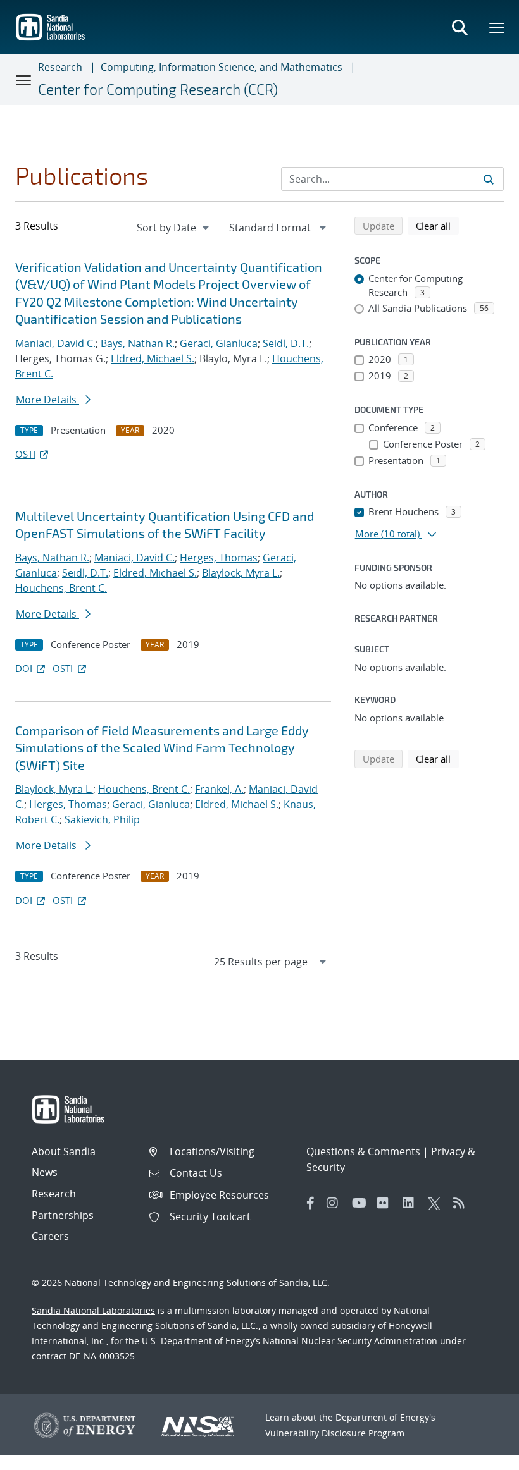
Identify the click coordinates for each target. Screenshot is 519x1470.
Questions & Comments (363, 1151)
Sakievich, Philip (102, 819)
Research (60, 67)
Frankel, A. (219, 789)
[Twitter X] (437, 1203)
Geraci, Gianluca (219, 343)
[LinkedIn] (412, 1203)
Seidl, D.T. (286, 343)
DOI (23, 668)
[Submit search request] (488, 179)
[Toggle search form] (459, 27)
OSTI (25, 454)
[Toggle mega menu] (497, 27)
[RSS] (462, 1203)
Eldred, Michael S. (152, 358)
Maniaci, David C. (55, 343)
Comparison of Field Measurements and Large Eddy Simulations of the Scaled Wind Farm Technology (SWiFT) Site (162, 748)
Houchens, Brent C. (61, 588)
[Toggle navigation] (24, 80)
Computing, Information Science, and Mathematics (221, 67)
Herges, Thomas (219, 558)
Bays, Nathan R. (138, 343)
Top (481, 1455)
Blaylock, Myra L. (241, 573)
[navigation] (174, 227)
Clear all (437, 225)
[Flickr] (386, 1203)
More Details (47, 400)
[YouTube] (361, 1203)
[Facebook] (310, 1203)
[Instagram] (336, 1203)
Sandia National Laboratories (93, 1310)
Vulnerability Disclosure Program (334, 1433)
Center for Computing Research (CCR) (158, 89)
